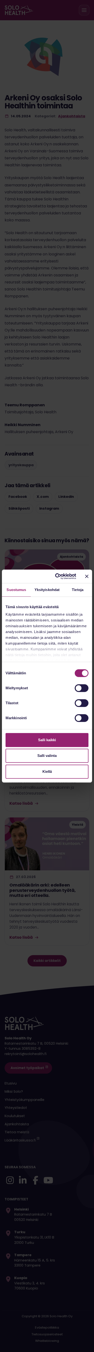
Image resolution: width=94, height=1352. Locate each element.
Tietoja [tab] (77, 590)
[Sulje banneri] (86, 576)
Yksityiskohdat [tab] (47, 590)
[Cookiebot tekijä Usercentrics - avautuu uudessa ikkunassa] (57, 576)
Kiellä (47, 771)
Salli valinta (47, 755)
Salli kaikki (47, 740)
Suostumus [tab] (16, 590)
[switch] (81, 688)
